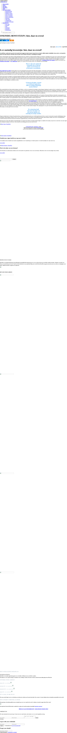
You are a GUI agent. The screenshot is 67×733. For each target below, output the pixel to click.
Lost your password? (16, 725)
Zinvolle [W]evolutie (40, 127)
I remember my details (12, 732)
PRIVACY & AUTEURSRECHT (26, 709)
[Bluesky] (7, 40)
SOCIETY (5, 7)
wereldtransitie (8, 20)
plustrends (7, 18)
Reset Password (4, 732)
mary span (7, 24)
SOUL (4, 5)
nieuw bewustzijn (8, 14)
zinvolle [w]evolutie (9, 21)
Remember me (8, 725)
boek (6, 26)
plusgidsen (7, 27)
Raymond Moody (33, 100)
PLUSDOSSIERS (7, 10)
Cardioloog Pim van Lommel (48, 60)
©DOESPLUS (36, 126)
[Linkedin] (2, 40)
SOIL (4, 8)
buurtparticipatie (8, 11)
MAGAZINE (6, 4)
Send (37, 717)
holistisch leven (8, 12)
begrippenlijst (8, 30)
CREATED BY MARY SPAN (41, 709)
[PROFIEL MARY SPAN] (5, 124)
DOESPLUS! (6, 23)
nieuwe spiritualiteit (9, 17)
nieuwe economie (8, 15)
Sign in (2, 725)
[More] (11, 40)
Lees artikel (2, 142)
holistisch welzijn (8, 13)
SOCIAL (5, 6)
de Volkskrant (14, 61)
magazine (7, 25)
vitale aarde (7, 19)
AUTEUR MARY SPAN (29, 126)
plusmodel (7, 28)
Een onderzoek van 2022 (5, 70)
